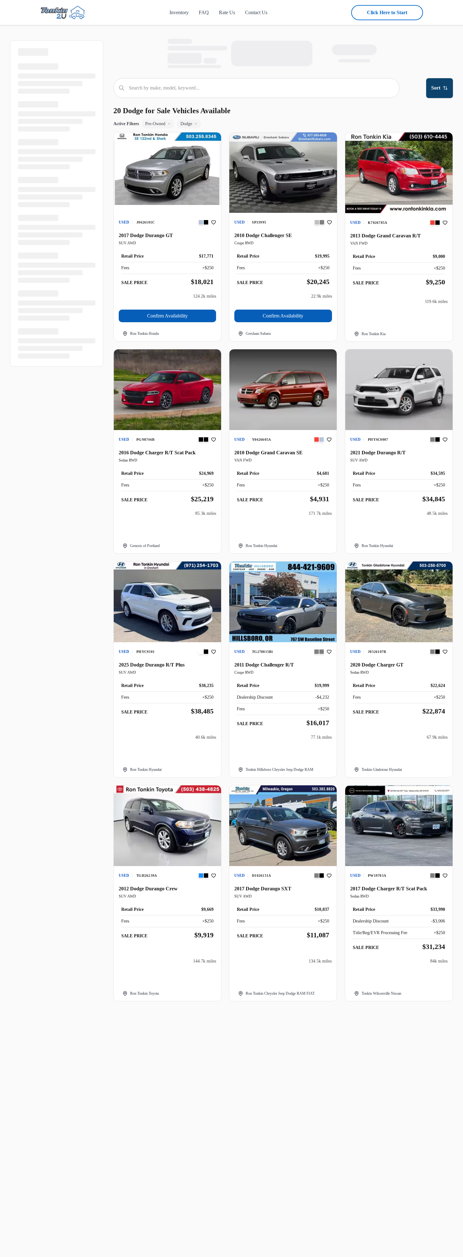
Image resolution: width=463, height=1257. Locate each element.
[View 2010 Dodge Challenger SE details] (283, 172)
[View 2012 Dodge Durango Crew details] (167, 825)
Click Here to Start (387, 12)
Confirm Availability (167, 315)
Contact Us (256, 12)
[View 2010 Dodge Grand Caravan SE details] (283, 389)
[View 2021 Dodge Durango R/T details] (399, 389)
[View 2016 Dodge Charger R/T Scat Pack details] (167, 389)
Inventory (179, 12)
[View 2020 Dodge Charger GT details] (399, 602)
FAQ (204, 12)
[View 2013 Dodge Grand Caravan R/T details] (399, 172)
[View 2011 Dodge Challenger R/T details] (283, 602)
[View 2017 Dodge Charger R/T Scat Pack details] (399, 825)
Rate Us (227, 12)
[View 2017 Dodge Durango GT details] (167, 168)
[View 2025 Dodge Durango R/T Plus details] (167, 602)
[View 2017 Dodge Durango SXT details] (283, 825)
